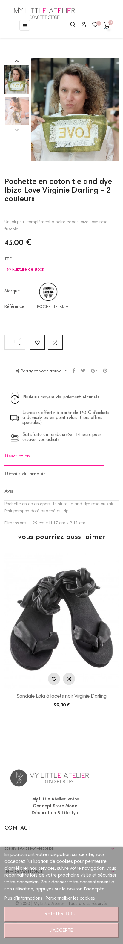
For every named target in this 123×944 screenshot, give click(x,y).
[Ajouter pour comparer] (55, 342)
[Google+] (94, 371)
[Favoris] (95, 26)
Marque (12, 291)
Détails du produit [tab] (24, 474)
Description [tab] (17, 456)
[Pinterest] (105, 371)
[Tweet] (83, 371)
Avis (8, 491)
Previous (16, 130)
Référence (14, 307)
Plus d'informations (24, 898)
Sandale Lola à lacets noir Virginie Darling (62, 696)
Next (16, 61)
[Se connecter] (81, 25)
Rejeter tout (61, 914)
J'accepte (61, 930)
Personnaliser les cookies (70, 898)
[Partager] (74, 371)
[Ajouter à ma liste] (37, 342)
